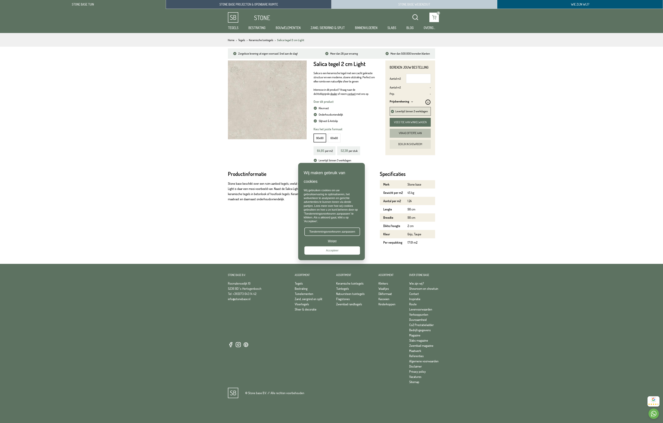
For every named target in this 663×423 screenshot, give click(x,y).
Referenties (416, 356)
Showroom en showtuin (423, 288)
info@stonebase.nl (239, 299)
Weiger (332, 240)
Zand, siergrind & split (328, 27)
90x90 (320, 138)
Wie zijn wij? (416, 283)
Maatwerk (415, 351)
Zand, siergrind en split (308, 299)
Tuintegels (342, 288)
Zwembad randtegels (349, 304)
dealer (333, 94)
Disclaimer (415, 366)
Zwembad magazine (421, 345)
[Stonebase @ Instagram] (238, 344)
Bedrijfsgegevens (420, 330)
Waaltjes (383, 288)
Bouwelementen (288, 27)
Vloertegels (302, 304)
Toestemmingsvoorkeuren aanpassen (332, 231)
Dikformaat (385, 294)
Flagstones (343, 299)
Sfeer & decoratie (305, 309)
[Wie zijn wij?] (580, 4)
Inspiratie (414, 299)
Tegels (233, 27)
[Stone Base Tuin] (83, 4)
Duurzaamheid (418, 320)
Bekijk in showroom (410, 144)
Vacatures (415, 377)
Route (413, 304)
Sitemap (414, 382)
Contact (414, 294)
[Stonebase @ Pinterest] (246, 344)
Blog (410, 27)
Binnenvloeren (366, 27)
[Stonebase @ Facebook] (230, 344)
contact (351, 94)
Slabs (391, 27)
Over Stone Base (419, 275)
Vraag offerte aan (410, 133)
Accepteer (332, 250)
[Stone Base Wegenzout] (414, 4)
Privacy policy (417, 371)
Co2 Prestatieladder (421, 325)
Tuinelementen (304, 294)
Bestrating (257, 27)
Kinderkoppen (386, 304)
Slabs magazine (418, 340)
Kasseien (383, 299)
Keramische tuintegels (350, 283)
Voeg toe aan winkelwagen (410, 122)
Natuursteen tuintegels (350, 294)
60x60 (334, 138)
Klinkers (383, 283)
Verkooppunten (418, 314)
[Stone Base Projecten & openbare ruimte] (248, 4)
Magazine (414, 335)
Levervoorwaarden (420, 309)
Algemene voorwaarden (424, 361)
